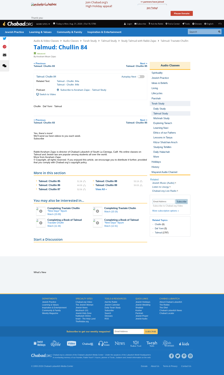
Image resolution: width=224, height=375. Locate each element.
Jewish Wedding (142, 305)
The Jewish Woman (84, 305)
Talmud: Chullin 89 (106, 185)
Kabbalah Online (83, 316)
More (156, 156)
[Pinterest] (184, 355)
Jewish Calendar (112, 305)
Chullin (158, 224)
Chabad (80, 355)
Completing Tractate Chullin (63, 208)
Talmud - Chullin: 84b (68, 84)
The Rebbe (165, 305)
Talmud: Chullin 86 (49, 185)
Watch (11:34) (54, 226)
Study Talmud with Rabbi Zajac (138, 40)
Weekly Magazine (50, 313)
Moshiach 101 (82, 310)
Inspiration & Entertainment (104, 32)
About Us (155, 366)
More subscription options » (165, 211)
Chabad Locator (167, 313)
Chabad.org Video (84, 302)
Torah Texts (152, 343)
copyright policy (78, 162)
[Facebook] (171, 355)
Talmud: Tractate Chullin (174, 40)
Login (129, 23)
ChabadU (88, 343)
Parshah (139, 313)
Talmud (158, 232)
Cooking (136, 343)
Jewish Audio (141, 319)
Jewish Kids (184, 343)
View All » (101, 189)
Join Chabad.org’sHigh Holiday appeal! (99, 4)
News (120, 343)
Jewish (129, 357)
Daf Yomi (159, 228)
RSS (107, 319)
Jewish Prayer (141, 316)
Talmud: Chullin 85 (49, 181)
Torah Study (90, 40)
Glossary (109, 316)
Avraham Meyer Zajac (46, 56)
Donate (198, 23)
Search (108, 313)
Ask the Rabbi (157, 23)
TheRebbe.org (82, 321)
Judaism (119, 357)
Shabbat (139, 307)
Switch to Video (48, 94)
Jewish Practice (14, 32)
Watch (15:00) (54, 214)
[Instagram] (190, 355)
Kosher (138, 310)
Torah (112, 357)
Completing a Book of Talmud (64, 219)
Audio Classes (71, 40)
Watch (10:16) (111, 211)
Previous (44, 64)
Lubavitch (88, 355)
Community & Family (69, 32)
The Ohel (164, 307)
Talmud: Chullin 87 (49, 189)
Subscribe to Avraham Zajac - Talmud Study (83, 90)
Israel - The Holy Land (86, 319)
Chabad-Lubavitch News (171, 310)
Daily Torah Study (113, 307)
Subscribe (109, 310)
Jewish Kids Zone (84, 313)
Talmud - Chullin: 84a (68, 81)
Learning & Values (40, 32)
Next (136, 64)
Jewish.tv (72, 343)
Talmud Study (109, 40)
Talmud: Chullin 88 (106, 181)
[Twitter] (177, 355)
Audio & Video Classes (46, 40)
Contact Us (186, 366)
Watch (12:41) (111, 226)
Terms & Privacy (170, 366)
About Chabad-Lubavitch (171, 302)
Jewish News (82, 307)
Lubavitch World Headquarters (138, 355)
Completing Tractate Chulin (120, 208)
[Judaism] (17, 24)
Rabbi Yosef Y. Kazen (91, 357)
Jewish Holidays (142, 302)
